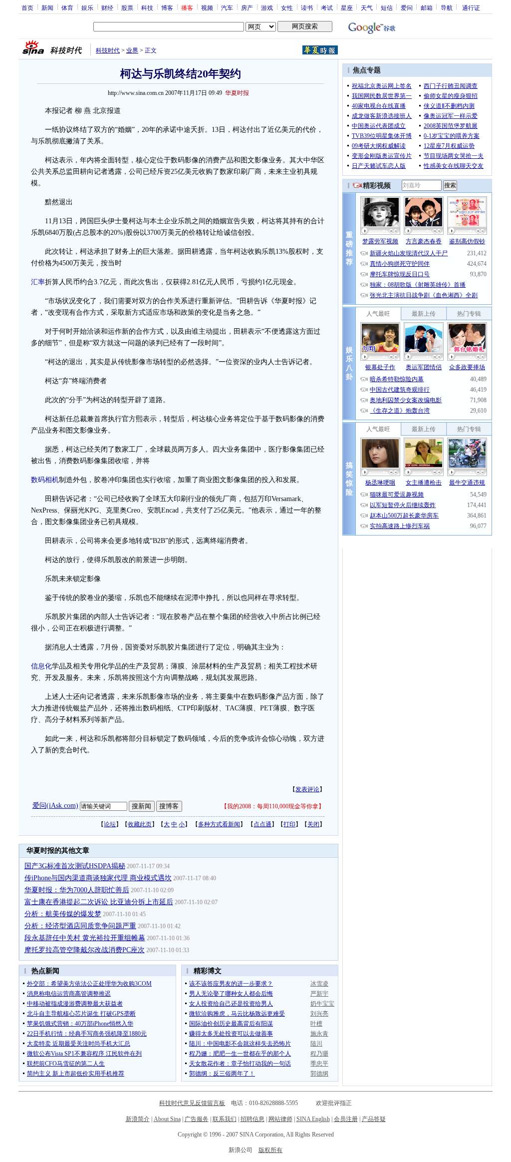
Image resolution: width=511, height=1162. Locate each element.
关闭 (313, 824)
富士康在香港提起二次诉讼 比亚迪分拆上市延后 (98, 902)
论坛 (110, 824)
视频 (207, 7)
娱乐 (87, 7)
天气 (367, 7)
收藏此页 (140, 824)
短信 (387, 7)
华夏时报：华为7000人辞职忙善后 (76, 890)
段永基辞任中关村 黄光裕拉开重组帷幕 (84, 938)
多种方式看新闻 (219, 824)
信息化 (41, 666)
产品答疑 (374, 1119)
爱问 (407, 7)
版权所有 (270, 1150)
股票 (127, 7)
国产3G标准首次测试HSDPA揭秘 (74, 866)
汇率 (38, 282)
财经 (107, 7)
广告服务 (197, 1119)
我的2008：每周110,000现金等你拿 (272, 806)
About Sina (167, 1119)
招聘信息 (252, 1119)
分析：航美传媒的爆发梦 (62, 914)
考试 (327, 7)
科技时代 (108, 50)
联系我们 (225, 1119)
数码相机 (45, 480)
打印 (289, 824)
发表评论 (307, 789)
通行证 (471, 7)
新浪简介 (138, 1119)
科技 (147, 7)
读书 (307, 7)
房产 (247, 7)
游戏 (267, 7)
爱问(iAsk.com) (55, 805)
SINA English (313, 1119)
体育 (67, 7)
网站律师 (280, 1119)
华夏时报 (237, 92)
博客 (167, 7)
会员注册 (346, 1119)
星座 (347, 7)
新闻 (47, 7)
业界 (132, 50)
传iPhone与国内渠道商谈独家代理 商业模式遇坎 (98, 878)
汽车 (227, 7)
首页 (27, 7)
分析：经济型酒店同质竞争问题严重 (80, 926)
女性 (287, 7)
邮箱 (427, 7)
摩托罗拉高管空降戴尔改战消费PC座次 (84, 950)
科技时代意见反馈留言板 (192, 1103)
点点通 (262, 824)
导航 (447, 7)
